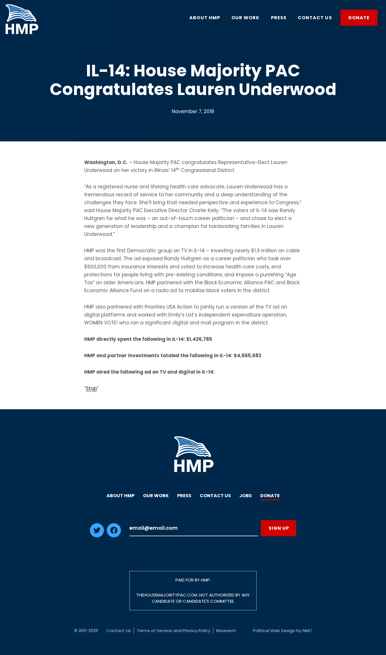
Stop (91, 388)
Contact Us (215, 495)
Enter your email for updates (193, 528)
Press (184, 495)
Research (226, 631)
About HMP (121, 495)
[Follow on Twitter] (97, 535)
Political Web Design (274, 631)
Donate (270, 495)
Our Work (156, 495)
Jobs (245, 495)
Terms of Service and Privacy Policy (173, 631)
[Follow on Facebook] (114, 535)
